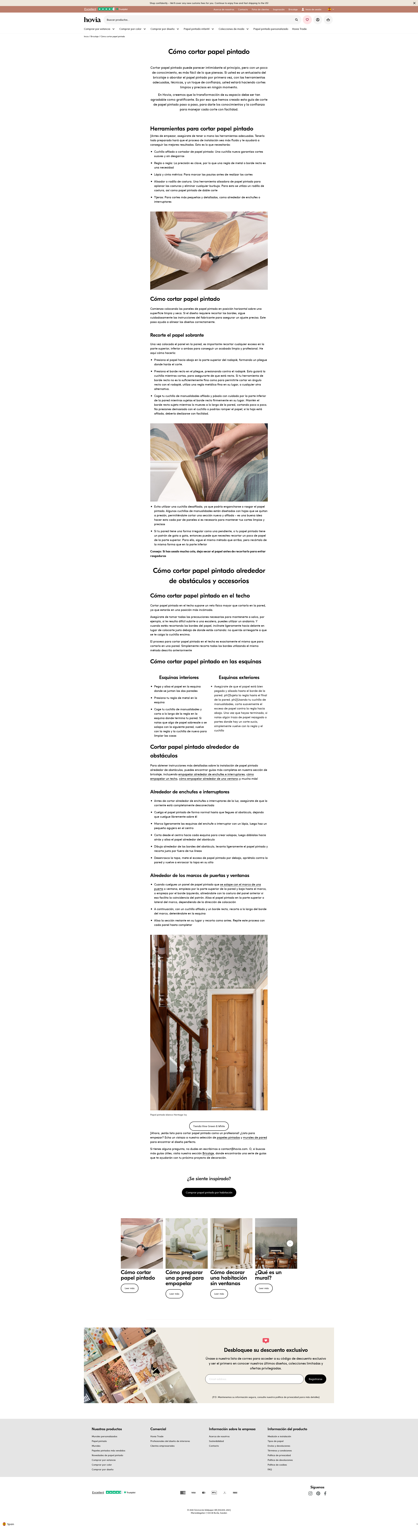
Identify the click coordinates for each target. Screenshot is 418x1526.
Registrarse (315, 1379)
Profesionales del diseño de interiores (170, 1441)
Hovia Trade (156, 1436)
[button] (329, 9)
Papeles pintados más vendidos (108, 1450)
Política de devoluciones (280, 1459)
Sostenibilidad (216, 1441)
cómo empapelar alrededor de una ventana (208, 778)
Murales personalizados (104, 1436)
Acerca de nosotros (219, 1436)
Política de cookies (277, 1464)
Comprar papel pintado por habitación (209, 1192)
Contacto (214, 1445)
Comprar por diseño (102, 1469)
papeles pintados (228, 1137)
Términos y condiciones (280, 1450)
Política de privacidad (279, 1455)
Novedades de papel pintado (107, 1455)
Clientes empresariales (162, 1445)
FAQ (270, 1469)
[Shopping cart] (328, 19)
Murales (96, 1445)
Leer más (130, 1288)
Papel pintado (99, 1441)
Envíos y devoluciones (279, 1445)
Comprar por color (102, 1464)
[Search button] (296, 20)
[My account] (317, 19)
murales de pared (255, 1137)
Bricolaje (95, 36)
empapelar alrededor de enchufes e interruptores (211, 774)
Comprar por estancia (104, 1459)
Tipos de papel (275, 1441)
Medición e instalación (279, 1436)
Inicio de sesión (313, 9)
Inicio (86, 36)
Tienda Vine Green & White (209, 1126)
